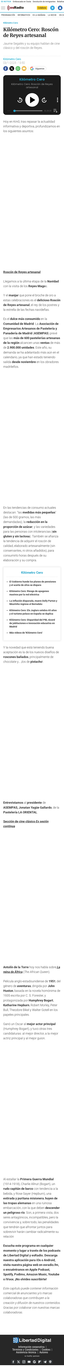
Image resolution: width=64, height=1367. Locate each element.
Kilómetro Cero (10, 23)
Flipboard (40, 1362)
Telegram (45, 1362)
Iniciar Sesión (60, 8)
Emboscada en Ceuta (22, 2)
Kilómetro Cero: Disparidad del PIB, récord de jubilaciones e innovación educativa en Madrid (32, 623)
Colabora (42, 7)
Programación (8, 15)
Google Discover (34, 1362)
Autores (43, 1352)
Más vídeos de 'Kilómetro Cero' (25, 632)
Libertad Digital (32, 1340)
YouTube (29, 1362)
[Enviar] (18, 68)
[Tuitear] (11, 68)
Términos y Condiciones (25, 1349)
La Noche (52, 15)
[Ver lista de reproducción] (55, 110)
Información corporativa (31, 1347)
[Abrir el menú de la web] (4, 7)
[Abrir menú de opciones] (57, 100)
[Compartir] (5, 68)
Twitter (19, 1362)
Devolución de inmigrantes (44, 2)
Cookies (46, 1349)
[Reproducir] (32, 100)
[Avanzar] (44, 100)
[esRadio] (15, 7)
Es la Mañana (39, 15)
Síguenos (39, 69)
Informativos (24, 15)
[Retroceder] (20, 100)
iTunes (50, 1362)
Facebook (13, 1362)
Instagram (24, 1362)
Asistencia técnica (26, 1352)
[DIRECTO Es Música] (52, 8)
